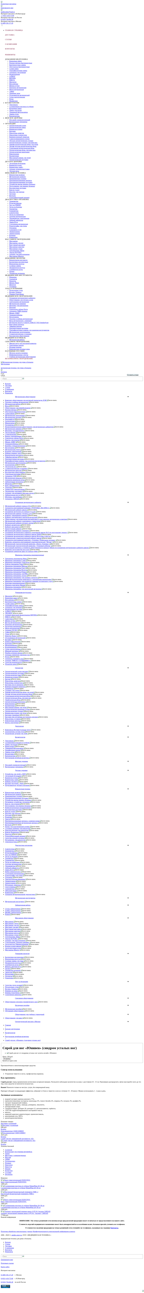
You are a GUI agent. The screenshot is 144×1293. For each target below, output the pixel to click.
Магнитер (12, 82)
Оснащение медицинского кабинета (22, 298)
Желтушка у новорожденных (15, 1155)
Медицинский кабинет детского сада (18, 513)
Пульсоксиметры (15, 203)
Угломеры (12, 286)
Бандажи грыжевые (12, 715)
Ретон (11, 99)
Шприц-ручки (14, 86)
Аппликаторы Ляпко (16, 250)
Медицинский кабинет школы (16, 510)
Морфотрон (13, 101)
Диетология (19, 726)
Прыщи (8, 1169)
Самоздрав (9, 619)
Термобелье (9, 688)
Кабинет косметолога (13, 525)
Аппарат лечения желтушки (19, 169)
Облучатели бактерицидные (19, 67)
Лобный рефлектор (16, 220)
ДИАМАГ (9, 613)
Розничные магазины (8, 4)
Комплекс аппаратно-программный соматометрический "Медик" (29, 542)
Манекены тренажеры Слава (15, 560)
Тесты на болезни (15, 207)
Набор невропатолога (13, 872)
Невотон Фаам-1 (11, 636)
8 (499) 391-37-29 (7, 23)
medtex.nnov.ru (16, 1235)
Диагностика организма (23, 845)
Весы (7, 406)
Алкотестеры (14, 213)
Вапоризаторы (14, 116)
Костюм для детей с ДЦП (14, 783)
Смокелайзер (10, 413)
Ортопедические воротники (19, 152)
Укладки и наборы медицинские (21, 319)
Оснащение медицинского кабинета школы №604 (23, 534)
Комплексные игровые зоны (19, 349)
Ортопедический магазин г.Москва (27, 1021)
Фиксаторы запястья (16, 133)
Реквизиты (10, 55)
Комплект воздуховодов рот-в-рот (17, 549)
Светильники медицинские (19, 302)
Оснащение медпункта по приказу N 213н (20, 512)
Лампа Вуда (13, 222)
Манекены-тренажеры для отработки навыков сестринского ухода (29, 581)
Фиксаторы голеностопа (18, 135)
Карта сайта (5, 1267)
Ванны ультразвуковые (13, 436)
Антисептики (10, 421)
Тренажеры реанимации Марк (16, 558)
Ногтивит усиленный (8, 1123)
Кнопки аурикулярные (13, 946)
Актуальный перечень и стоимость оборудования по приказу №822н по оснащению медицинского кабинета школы (47, 548)
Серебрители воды (16, 269)
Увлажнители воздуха (17, 268)
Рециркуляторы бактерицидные (20, 63)
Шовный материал (12, 651)
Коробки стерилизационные (15, 446)
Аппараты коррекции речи (15, 480)
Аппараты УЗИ (11, 476)
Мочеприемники (11, 645)
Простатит (9, 1165)
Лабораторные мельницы (14, 482)
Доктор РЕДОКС (15, 252)
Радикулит (9, 1171)
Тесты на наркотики (16, 214)
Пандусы (8, 834)
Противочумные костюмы (18, 328)
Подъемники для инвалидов (15, 840)
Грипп (7, 1153)
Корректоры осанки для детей (16, 713)
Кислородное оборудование (19, 336)
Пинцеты (12, 281)
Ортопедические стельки (14, 711)
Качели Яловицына (12, 832)
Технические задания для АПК (16, 733)
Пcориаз (8, 1163)
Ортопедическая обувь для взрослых (22, 150)
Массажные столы (15, 249)
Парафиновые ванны (13, 750)
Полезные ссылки (7, 1263)
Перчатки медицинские (17, 88)
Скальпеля (13, 279)
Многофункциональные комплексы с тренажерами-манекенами (28, 579)
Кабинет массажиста (12, 527)
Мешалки (8, 484)
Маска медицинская (16, 89)
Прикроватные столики (17, 178)
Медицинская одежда (13, 449)
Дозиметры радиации (17, 273)
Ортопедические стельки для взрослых (23, 142)
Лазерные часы (14, 93)
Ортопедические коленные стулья (17, 709)
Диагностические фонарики (15, 879)
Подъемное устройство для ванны (17, 802)
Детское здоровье (21, 770)
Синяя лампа (14, 69)
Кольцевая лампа (15, 108)
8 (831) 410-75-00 (7, 1278)
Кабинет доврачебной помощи (16, 515)
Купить (3, 1129)
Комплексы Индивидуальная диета (18, 730)
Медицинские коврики (17, 304)
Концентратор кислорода (18, 260)
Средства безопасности (13, 662)
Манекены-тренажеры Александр (17, 562)
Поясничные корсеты (13, 721)
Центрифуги (10, 419)
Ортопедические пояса (17, 127)
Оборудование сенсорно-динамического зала (21, 1002)
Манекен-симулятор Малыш (15, 585)
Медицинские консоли (13, 470)
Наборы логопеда (11, 781)
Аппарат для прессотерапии (19, 254)
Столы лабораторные (13, 909)
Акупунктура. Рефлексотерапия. (17, 944)
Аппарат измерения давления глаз (17, 655)
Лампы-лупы (14, 114)
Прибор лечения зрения (14, 653)
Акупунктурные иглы (13, 948)
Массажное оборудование (24, 918)
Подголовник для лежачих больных (22, 186)
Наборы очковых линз (13, 453)
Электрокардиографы (13, 474)
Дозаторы (8, 487)
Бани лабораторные (12, 485)
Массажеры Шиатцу (16, 256)
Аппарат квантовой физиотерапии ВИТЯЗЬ (21, 615)
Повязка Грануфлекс (16, 294)
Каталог (8, 384)
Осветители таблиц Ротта (18, 309)
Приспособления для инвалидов (17, 830)
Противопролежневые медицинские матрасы (21, 823)
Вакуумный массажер (17, 245)
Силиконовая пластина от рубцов (21, 106)
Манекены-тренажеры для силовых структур (21, 577)
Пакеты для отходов (12, 440)
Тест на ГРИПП (15, 205)
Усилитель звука (11, 664)
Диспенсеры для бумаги (14, 491)
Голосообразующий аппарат (19, 197)
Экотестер (9, 972)
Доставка (9, 35)
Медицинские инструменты (25, 898)
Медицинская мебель (17, 340)
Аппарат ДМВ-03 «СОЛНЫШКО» (18, 660)
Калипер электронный (13, 451)
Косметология (20, 737)
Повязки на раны (11, 991)
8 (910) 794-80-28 (7, 19)
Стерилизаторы (11, 434)
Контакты (10, 49)
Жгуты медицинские (13, 622)
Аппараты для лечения (17, 72)
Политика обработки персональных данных (17, 1231)
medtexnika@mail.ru (8, 12)
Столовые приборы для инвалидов (18, 828)
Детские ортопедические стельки (21, 141)
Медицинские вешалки (13, 478)
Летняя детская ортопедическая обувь (22, 146)
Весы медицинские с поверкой (20, 321)
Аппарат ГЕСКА (11, 630)
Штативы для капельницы (18, 305)
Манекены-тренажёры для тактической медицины (23, 589)
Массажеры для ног (16, 243)
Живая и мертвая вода (13, 967)
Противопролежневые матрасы (20, 180)
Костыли (12, 196)
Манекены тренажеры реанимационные (29, 555)
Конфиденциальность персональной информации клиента (54, 1231)
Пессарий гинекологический (19, 120)
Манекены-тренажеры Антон (16, 576)
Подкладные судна (16, 290)
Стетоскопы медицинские (18, 224)
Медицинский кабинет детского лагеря (19, 523)
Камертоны (13, 237)
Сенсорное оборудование (24, 998)
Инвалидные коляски (17, 175)
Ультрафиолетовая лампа (18, 70)
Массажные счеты (12, 923)
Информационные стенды (18, 355)
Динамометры (10, 866)
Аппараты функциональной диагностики (20, 894)
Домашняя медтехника (23, 592)
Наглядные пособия (22, 1005)
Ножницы (13, 277)
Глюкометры (13, 211)
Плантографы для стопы (18, 226)
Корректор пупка (15, 165)
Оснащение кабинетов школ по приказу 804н (21, 551)
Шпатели (12, 285)
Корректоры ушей (11, 780)
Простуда (8, 1167)
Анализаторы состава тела (14, 732)
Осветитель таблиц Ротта (14, 438)
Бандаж (8, 679)
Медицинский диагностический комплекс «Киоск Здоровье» (27, 544)
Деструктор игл (11, 466)
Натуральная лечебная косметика (17, 758)
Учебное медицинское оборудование (22, 357)
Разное (7, 914)
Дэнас (7, 634)
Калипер (12, 235)
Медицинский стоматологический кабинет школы (23, 538)
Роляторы (8, 817)
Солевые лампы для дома (14, 961)
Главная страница (14, 30)
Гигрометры (9, 425)
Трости (8, 819)
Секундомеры (10, 887)
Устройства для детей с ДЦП (15, 774)
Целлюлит (9, 1174)
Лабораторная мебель (22, 905)
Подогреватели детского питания (17, 785)
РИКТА (12, 80)
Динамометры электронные (19, 218)
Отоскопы (13, 228)
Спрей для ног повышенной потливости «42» (17, 1139)
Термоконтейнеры (15, 315)
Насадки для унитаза (16, 192)
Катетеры (8, 643)
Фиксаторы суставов (12, 719)
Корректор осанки (15, 129)
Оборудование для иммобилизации (18, 408)
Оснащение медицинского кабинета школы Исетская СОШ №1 (28, 536)
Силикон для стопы (12, 690)
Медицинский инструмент (15, 901)
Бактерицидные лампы (17, 65)
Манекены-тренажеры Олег (15, 568)
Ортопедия (19, 668)
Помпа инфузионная (12, 641)
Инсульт (8, 1157)
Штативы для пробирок (14, 497)
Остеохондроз (10, 1161)
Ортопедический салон (17, 125)
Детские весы (14, 171)
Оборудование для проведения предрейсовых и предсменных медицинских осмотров (36, 519)
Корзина (4, 372)
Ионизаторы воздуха (16, 264)
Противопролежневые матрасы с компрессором (22, 821)
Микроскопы (10, 423)
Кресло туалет (14, 190)
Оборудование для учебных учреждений (29, 1014)
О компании (11, 44)
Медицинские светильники (15, 415)
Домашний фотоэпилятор (18, 112)
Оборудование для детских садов (21, 300)
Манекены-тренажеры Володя (16, 570)
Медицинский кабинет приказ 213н (18, 506)
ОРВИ (7, 1159)
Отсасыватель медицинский (19, 95)
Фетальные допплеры (13, 885)
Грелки (11, 271)
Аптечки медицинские (17, 216)
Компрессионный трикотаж (19, 137)
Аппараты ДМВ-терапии (18, 311)
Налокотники (14, 156)
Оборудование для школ (14, 1018)
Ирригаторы (9, 746)
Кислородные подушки (17, 188)
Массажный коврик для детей (20, 158)
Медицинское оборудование (25, 397)
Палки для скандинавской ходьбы (17, 827)
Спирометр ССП (15, 230)
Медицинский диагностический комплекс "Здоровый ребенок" (28, 546)
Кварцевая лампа (15, 61)
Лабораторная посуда (13, 495)
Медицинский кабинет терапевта (17, 530)
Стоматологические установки (20, 334)
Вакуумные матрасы (16, 324)
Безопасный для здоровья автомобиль (18, 1152)
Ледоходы (9, 976)
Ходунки (12, 194)
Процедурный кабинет (13, 529)
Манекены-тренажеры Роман (15, 572)
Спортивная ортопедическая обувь (21, 148)
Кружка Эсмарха (15, 292)
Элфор (11, 91)
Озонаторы (9, 978)
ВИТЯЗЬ (12, 78)
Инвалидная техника (22, 789)
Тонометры (13, 209)
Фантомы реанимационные (15, 583)
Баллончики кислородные (18, 262)
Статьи (8, 39)
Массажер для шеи (12, 927)
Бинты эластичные (12, 723)
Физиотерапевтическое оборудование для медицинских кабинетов (29, 427)
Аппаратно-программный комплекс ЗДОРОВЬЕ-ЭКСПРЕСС (27, 508)
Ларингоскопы (14, 233)
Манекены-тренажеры (13, 587)
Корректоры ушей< (16, 167)
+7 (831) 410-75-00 (7, 16)
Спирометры (10, 889)
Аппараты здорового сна (14, 659)
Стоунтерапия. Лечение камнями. (17, 942)
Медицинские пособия (13, 1009)
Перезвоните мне (7, 8)
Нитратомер (9, 974)
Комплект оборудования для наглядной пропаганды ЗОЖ (26, 400)
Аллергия (8, 1150)
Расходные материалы (13, 626)
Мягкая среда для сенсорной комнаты (22, 343)
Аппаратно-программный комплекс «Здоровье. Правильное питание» (30, 540)
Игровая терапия (15, 347)
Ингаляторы (13, 84)
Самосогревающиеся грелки (19, 139)
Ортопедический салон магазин (16, 671)
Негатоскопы (14, 317)
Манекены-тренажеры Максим (16, 566)
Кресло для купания (12, 804)
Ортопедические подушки (18, 160)
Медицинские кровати (17, 177)
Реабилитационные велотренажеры (18, 808)
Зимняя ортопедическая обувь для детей (23, 144)
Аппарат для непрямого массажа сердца (19, 493)
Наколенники (14, 154)
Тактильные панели (16, 345)
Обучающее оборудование (14, 1011)
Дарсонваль (13, 105)
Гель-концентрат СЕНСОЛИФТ (12, 1131)
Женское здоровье (21, 761)
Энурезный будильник (17, 163)
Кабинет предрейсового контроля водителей (21, 517)
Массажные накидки (16, 247)
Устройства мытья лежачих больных (22, 184)
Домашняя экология (22, 953)
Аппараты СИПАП (12, 499)
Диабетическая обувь (13, 700)
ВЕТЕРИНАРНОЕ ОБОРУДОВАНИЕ (19, 358)
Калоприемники (11, 647)
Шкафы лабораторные (13, 912)
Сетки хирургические (17, 97)
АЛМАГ (12, 76)
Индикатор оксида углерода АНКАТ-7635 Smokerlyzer (28, 322)
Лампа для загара (15, 110)
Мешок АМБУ (14, 313)
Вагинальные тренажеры (18, 122)
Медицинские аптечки (13, 417)
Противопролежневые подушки (20, 182)
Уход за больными (21, 981)
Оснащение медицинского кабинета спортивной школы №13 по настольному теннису (36, 532)
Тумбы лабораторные (13, 911)
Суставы (8, 1172)
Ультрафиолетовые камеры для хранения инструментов (29, 330)
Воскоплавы (9, 754)
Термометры (13, 201)
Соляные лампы (15, 266)
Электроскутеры (11, 842)
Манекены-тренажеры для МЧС (16, 574)
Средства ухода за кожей (14, 985)
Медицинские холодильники (19, 332)
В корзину (7, 1059)
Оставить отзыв (132, 375)
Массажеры (13, 241)
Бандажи (12, 131)
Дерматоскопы (14, 232)
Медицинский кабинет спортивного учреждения (23, 521)
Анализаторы (10, 465)
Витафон (8, 640)
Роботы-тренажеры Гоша (14, 564)
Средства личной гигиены (15, 838)
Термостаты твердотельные (15, 489)
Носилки (12, 307)
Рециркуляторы (11, 410)
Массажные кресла (12, 933)
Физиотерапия (14, 74)
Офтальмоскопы (11, 891)
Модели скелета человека (18, 353)
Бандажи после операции (14, 685)
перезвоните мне (7, 1260)
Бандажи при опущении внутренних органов (21, 717)
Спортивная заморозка (13, 995)
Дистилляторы (10, 432)
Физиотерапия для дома (14, 609)
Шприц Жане (14, 283)
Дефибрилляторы (15, 326)
